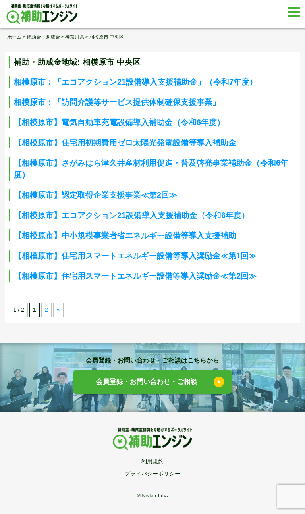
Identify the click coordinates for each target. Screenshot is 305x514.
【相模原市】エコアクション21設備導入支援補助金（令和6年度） (131, 215)
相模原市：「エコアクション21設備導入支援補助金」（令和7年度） (135, 81)
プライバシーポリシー (152, 473)
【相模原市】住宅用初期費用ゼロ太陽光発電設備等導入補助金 (125, 142)
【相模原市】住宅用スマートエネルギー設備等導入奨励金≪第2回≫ (135, 275)
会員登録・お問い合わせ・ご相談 (146, 381)
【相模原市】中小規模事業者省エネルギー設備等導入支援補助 (125, 235)
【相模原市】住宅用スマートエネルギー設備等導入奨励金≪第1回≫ (135, 255)
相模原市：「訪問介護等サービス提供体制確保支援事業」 (117, 102)
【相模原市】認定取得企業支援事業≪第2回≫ (95, 195)
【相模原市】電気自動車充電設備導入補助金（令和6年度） (119, 122)
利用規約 (152, 461)
